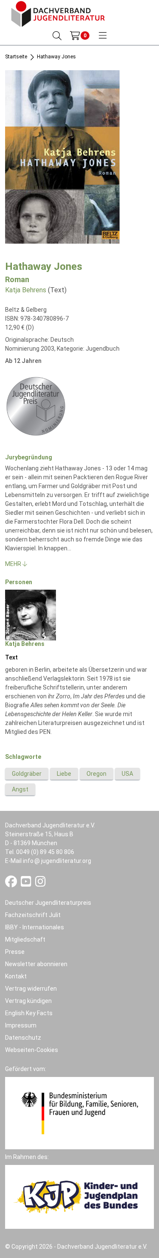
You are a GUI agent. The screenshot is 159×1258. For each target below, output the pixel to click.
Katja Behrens (25, 290)
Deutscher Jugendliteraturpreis (48, 902)
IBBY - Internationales (34, 927)
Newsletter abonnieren (36, 964)
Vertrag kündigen (28, 1000)
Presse (15, 951)
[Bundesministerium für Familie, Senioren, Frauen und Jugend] (79, 1112)
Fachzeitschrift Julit (33, 915)
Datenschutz (23, 1037)
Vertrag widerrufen (31, 988)
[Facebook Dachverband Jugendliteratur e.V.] (11, 883)
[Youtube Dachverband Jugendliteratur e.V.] (27, 883)
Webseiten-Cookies (31, 1050)
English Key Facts (29, 1013)
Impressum (20, 1025)
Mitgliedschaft (25, 939)
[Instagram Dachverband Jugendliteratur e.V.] (40, 883)
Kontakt (16, 976)
